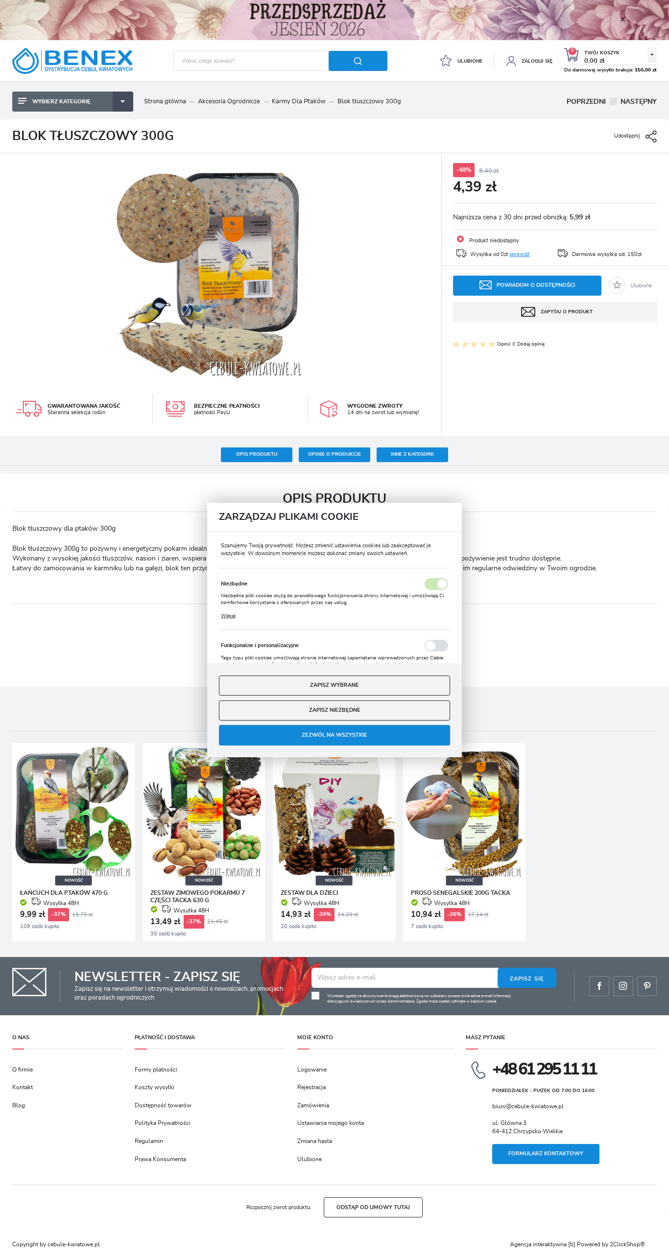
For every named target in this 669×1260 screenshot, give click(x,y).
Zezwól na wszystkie (334, 735)
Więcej (228, 615)
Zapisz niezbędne (334, 710)
